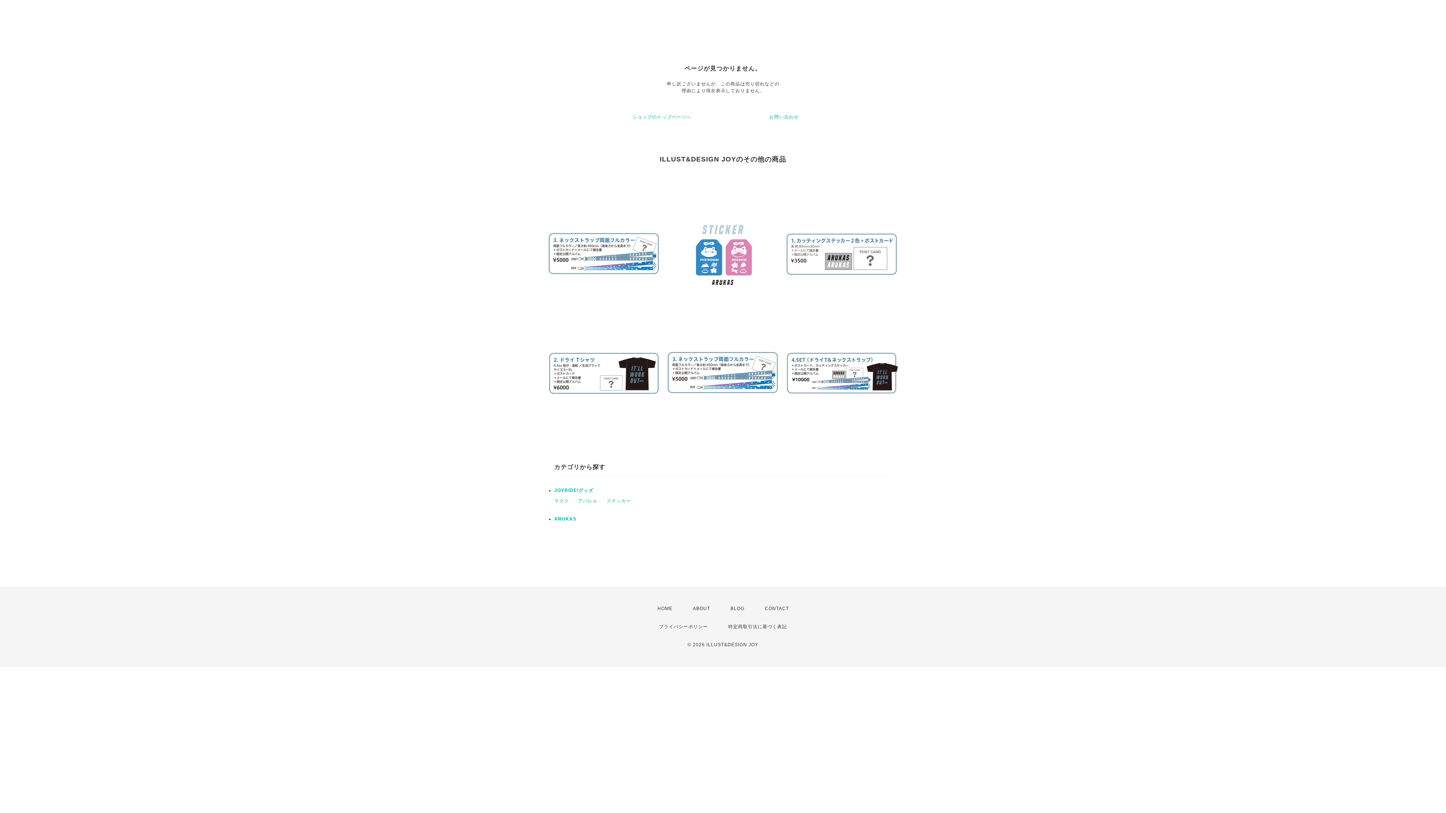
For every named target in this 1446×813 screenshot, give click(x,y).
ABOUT (701, 608)
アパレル (588, 501)
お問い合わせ (784, 117)
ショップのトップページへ (662, 117)
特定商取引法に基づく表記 (757, 626)
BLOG (737, 608)
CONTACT (777, 608)
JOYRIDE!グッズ (573, 490)
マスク (561, 501)
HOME (665, 608)
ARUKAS (565, 519)
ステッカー (619, 501)
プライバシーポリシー (683, 626)
